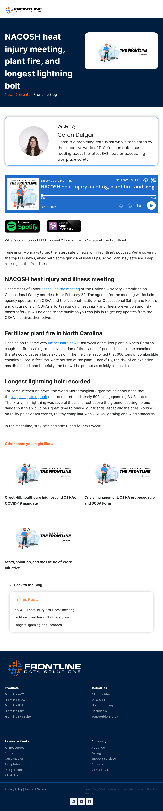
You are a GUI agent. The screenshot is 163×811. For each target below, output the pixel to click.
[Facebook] (89, 801)
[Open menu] (157, 10)
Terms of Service (36, 789)
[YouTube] (81, 801)
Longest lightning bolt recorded (38, 625)
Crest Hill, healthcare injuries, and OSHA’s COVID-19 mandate (40, 500)
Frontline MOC (15, 700)
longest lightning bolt (29, 397)
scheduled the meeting (61, 289)
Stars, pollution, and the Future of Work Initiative (38, 565)
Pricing (96, 753)
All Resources (14, 748)
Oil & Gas (98, 700)
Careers (97, 764)
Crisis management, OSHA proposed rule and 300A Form (119, 500)
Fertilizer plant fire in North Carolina (41, 617)
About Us (98, 748)
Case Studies (14, 759)
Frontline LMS (14, 705)
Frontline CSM (14, 711)
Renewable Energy (104, 717)
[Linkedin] (73, 801)
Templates (12, 764)
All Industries (100, 694)
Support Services (103, 759)
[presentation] (42, 472)
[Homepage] (44, 665)
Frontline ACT (14, 694)
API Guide (11, 775)
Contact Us (99, 770)
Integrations (14, 770)
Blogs (9, 753)
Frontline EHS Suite (18, 717)
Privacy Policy (13, 789)
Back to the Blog (28, 585)
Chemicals (99, 711)
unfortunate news (63, 343)
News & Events (17, 94)
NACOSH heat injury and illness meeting (44, 610)
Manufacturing (102, 705)
